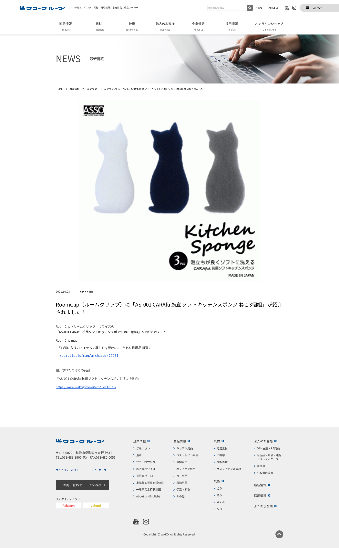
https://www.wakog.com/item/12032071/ (86, 387)
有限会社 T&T (145, 476)
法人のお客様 (263, 441)
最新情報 (260, 485)
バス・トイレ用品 (187, 455)
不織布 (221, 455)
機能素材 (222, 462)
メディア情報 (86, 291)
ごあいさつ (143, 448)
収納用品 (181, 482)
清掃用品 (181, 462)
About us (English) (148, 496)
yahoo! (96, 505)
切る (219, 488)
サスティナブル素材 (229, 469)
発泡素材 (222, 448)
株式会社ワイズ (145, 469)
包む (219, 509)
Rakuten (68, 505)
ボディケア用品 (185, 469)
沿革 (139, 455)
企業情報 (139, 441)
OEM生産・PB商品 (268, 448)
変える (221, 502)
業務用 (261, 466)
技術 (217, 481)
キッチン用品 (184, 448)
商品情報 (179, 441)
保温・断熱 (183, 489)
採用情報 (260, 495)
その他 (180, 496)
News (259, 7)
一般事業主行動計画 (148, 489)
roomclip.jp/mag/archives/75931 (88, 355)
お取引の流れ (265, 473)
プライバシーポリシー (68, 470)
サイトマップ (98, 470)
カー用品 (181, 476)
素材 (217, 441)
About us (273, 7)
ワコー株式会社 (145, 462)
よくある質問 (263, 506)
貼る (219, 495)
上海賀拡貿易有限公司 (150, 482)
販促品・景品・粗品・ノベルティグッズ (270, 457)
